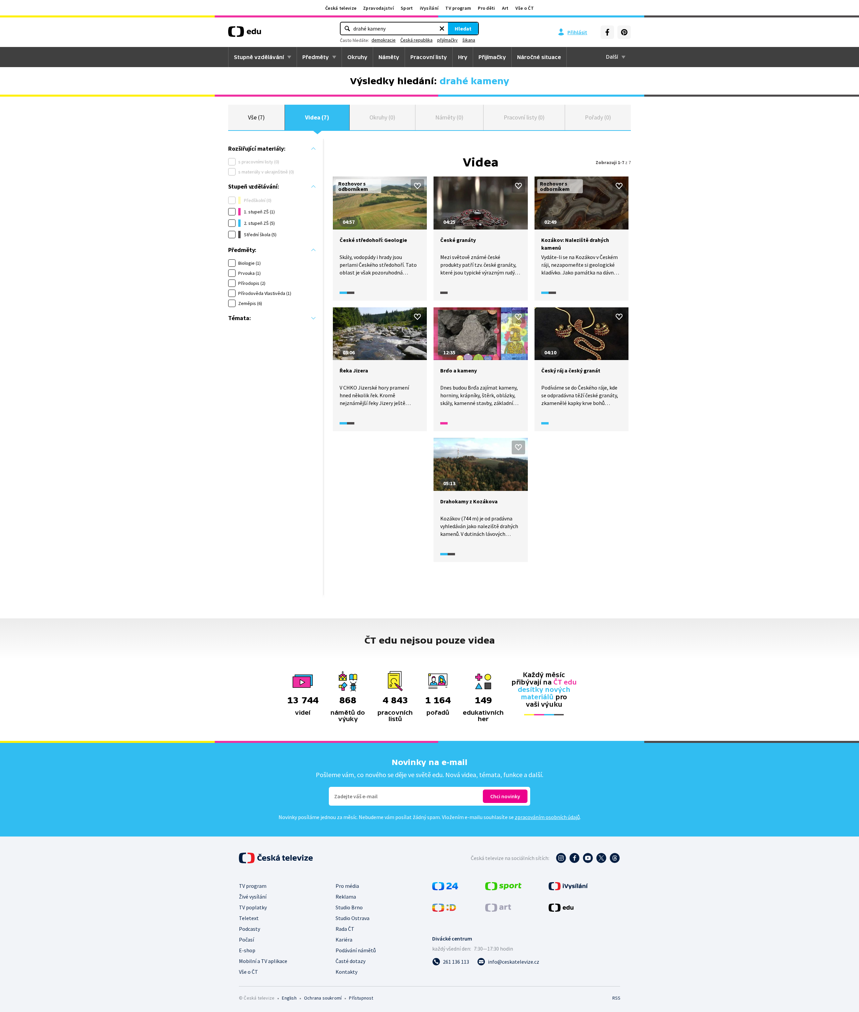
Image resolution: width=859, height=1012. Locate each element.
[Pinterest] (624, 32)
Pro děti (486, 8)
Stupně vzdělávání (259, 57)
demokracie (383, 40)
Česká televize (340, 8)
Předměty (315, 57)
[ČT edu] (244, 34)
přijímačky (447, 40)
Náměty (388, 57)
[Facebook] (607, 32)
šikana (468, 40)
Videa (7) (317, 117)
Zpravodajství (378, 8)
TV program (458, 8)
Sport (407, 8)
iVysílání (429, 8)
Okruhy (357, 57)
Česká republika (416, 40)
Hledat (463, 28)
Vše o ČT (524, 8)
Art (505, 8)
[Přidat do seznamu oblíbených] (417, 186)
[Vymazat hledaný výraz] (442, 28)
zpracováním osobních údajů (547, 817)
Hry (462, 57)
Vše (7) (256, 117)
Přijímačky (492, 57)
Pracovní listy (428, 57)
